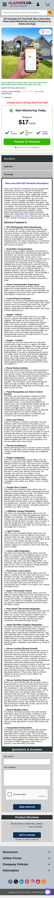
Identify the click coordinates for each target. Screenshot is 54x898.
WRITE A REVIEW (27, 835)
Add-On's (8, 166)
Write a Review (6, 94)
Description (9, 159)
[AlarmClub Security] (21, 4)
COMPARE (7, 97)
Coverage (8, 174)
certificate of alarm (21, 216)
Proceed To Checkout (27, 141)
